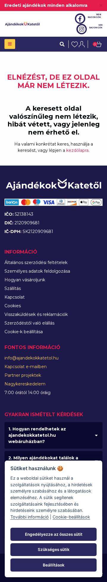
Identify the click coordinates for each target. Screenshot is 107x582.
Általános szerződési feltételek (35, 262)
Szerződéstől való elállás (29, 323)
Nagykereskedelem (24, 384)
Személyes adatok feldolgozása (37, 271)
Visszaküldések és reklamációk (36, 314)
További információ (29, 516)
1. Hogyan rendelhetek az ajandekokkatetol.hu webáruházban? (37, 435)
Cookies (12, 305)
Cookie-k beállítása (23, 331)
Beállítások (53, 565)
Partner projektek (22, 375)
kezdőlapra (77, 150)
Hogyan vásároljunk (24, 279)
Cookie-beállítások (71, 516)
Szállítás (12, 288)
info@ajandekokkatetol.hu (31, 358)
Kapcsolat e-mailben (25, 366)
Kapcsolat (14, 297)
